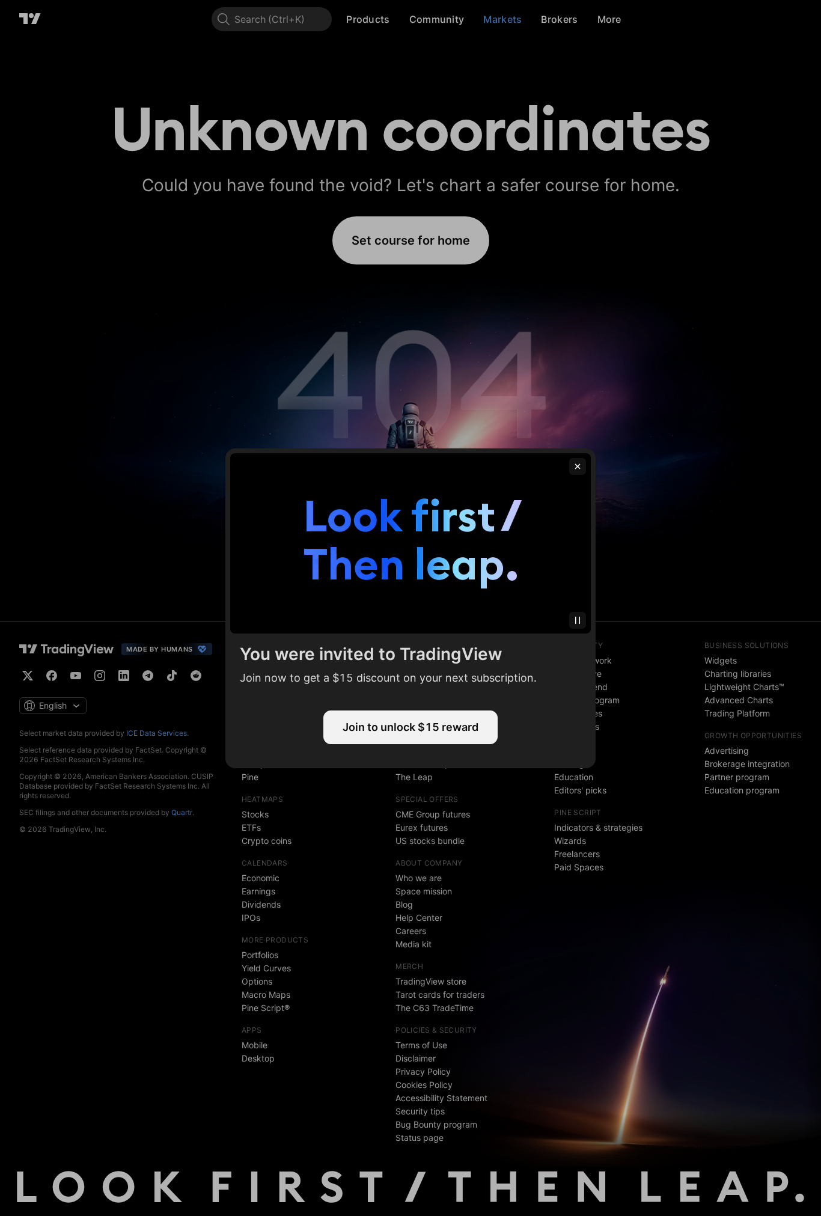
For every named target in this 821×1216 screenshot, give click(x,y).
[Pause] (577, 620)
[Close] (577, 466)
